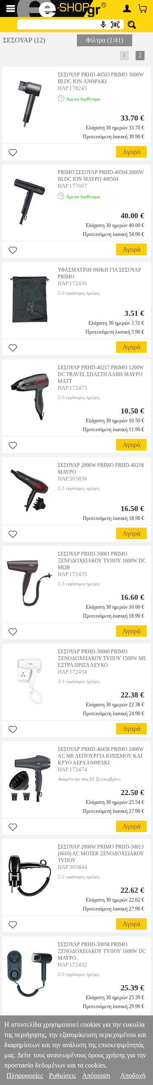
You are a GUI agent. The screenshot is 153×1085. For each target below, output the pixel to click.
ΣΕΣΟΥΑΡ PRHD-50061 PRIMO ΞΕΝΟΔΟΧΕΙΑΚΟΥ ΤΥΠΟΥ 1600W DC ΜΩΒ (102, 561)
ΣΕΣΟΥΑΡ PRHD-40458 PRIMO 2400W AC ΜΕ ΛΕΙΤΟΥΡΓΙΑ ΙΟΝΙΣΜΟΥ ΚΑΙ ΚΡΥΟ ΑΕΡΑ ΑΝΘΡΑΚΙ (101, 756)
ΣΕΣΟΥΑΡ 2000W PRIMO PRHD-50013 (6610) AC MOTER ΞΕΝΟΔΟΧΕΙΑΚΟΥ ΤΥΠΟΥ (101, 853)
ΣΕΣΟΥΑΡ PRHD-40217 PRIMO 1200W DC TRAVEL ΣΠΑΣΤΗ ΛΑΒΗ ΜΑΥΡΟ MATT (101, 374)
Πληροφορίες (24, 1075)
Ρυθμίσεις (62, 1075)
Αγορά (131, 151)
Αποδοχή (132, 1075)
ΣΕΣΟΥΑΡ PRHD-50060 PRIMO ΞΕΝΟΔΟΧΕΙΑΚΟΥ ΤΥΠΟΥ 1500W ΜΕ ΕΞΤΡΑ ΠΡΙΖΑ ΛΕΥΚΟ (102, 658)
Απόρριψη (96, 1075)
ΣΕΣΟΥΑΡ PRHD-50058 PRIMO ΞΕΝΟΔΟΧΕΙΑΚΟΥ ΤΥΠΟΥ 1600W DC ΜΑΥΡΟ (102, 951)
